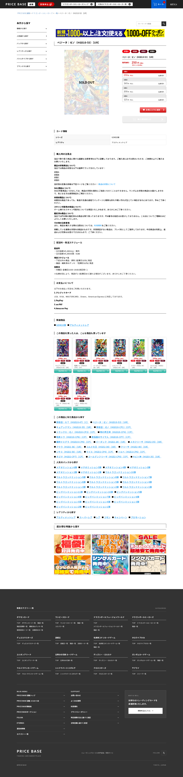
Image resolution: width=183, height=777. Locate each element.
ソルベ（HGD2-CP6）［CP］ (132, 451)
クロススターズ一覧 (106, 674)
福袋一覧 (40, 623)
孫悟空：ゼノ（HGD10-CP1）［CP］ (114, 427)
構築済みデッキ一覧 (36, 626)
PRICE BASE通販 (23, 13)
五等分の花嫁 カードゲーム (66, 654)
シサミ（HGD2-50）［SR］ (69, 451)
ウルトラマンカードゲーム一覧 (32, 674)
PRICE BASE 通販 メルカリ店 (28, 701)
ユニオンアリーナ (24, 654)
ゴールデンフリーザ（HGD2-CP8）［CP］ (108, 456)
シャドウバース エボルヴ (65, 668)
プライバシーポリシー (79, 712)
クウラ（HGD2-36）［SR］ (69, 446)
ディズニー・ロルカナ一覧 (108, 660)
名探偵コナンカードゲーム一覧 (109, 643)
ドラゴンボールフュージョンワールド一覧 (108, 626)
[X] (163, 753)
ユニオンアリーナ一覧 (29, 660)
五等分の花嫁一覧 (66, 660)
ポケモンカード (23, 617)
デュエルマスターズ (25, 637)
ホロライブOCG (138, 637)
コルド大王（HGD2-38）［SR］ (101, 446)
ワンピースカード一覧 (68, 623)
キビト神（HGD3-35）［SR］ (147, 456)
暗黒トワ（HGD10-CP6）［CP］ (72, 437)
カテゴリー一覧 (22, 734)
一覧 (56, 13)
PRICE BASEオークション (26, 712)
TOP (18, 623)
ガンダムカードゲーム (141, 654)
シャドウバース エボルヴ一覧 (70, 674)
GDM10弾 (61, 325)
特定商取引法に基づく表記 (81, 717)
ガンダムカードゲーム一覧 (146, 660)
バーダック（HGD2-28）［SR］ (111, 441)
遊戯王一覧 (64, 643)
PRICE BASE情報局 (24, 706)
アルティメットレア (79, 325)
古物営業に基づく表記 (79, 723)
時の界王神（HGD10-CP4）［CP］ (117, 432)
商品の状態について (107, 184)
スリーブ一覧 (141, 674)
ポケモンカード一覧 (29, 623)
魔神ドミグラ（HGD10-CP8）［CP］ (74, 441)
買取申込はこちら (145, 711)
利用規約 (98, 225)
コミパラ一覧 (59, 626)
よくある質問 (76, 701)
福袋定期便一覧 (22, 626)
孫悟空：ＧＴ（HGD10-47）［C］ (72, 422)
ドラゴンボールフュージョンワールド (109, 617)
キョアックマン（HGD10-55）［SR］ (74, 427)
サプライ (135, 668)
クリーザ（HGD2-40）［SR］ (135, 446)
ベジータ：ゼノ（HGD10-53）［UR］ (111, 422)
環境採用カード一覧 (24, 630)
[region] (106, 4)
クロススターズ (100, 668)
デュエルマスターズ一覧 (30, 643)
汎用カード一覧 (83, 643)
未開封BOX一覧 (37, 630)
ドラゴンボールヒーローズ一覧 (147, 623)
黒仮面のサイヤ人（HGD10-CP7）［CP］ (112, 437)
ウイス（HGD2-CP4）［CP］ (100, 451)
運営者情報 (21, 728)
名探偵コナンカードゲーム (104, 637)
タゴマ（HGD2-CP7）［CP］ (70, 456)
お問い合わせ (76, 695)
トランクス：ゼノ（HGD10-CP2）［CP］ (76, 432)
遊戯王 (58, 637)
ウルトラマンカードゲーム (28, 668)
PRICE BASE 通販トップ (26, 695)
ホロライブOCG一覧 (144, 643)
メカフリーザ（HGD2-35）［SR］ (146, 441)
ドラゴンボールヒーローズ (42, 13)
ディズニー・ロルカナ (103, 654)
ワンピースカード (62, 617)
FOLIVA (20, 717)
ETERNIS (20, 723)
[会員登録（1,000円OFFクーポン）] (110, 33)
